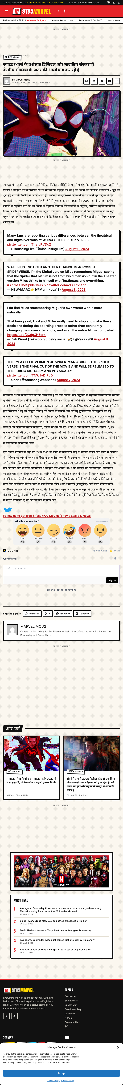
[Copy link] (117, 81)
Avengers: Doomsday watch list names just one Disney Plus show (57, 940)
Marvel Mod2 (23, 79)
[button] (118, 1047)
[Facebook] (102, 81)
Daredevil (70, 1013)
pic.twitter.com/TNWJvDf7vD (30, 375)
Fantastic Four (72, 1022)
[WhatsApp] (86, 81)
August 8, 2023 (74, 289)
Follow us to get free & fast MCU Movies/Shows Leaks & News (47, 515)
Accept (61, 1073)
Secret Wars (71, 1000)
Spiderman (14, 771)
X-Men (68, 1017)
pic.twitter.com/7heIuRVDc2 (29, 244)
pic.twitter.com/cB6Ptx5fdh (65, 285)
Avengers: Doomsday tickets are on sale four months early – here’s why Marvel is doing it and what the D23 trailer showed (61, 910)
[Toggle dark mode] (65, 11)
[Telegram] (109, 81)
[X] (94, 81)
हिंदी (109, 2)
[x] (114, 3)
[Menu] (6, 11)
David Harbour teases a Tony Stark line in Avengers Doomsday (55, 930)
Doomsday (70, 996)
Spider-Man (71, 1005)
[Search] (58, 11)
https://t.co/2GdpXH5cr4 (26, 335)
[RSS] (118, 3)
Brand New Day (73, 1009)
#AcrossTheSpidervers (25, 285)
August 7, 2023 (68, 380)
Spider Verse (12, 57)
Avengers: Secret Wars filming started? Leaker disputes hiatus (55, 949)
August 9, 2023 (77, 249)
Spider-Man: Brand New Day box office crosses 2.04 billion (53, 920)
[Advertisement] (61, 38)
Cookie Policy (53, 1080)
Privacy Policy (67, 1080)
